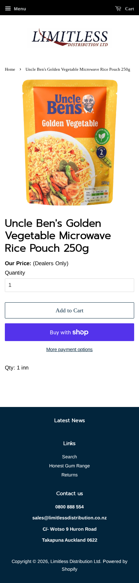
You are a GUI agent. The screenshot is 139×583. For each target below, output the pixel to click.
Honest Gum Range (69, 465)
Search (69, 456)
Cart (129, 8)
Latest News (69, 420)
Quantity (15, 273)
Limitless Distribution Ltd (75, 561)
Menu (19, 8)
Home (10, 69)
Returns (69, 474)
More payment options (69, 349)
